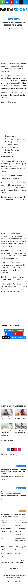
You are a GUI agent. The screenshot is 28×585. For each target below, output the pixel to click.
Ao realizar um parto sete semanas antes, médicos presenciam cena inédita (14, 471)
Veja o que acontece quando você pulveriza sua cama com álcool (7, 433)
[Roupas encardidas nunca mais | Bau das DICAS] (21, 541)
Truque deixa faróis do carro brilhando (20, 431)
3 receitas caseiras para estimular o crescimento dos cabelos (6, 530)
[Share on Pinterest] (11, 2)
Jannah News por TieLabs (14, 577)
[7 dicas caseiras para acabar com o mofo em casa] (7, 412)
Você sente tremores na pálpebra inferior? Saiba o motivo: (13, 515)
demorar (4, 81)
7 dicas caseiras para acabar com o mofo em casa (6, 418)
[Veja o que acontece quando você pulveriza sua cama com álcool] (7, 426)
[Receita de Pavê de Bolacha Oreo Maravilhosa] (21, 556)
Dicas (16, 16)
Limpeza (16, 19)
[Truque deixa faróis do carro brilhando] (21, 426)
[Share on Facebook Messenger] (16, 2)
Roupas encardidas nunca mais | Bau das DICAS (21, 547)
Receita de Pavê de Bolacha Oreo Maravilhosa (20, 562)
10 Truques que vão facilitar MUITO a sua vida (7, 562)
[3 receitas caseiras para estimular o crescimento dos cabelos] (7, 523)
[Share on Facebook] (7, 2)
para (3, 86)
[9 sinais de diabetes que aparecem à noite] (7, 541)
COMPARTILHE (13, 326)
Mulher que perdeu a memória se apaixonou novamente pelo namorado (20, 531)
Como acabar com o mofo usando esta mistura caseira (20, 418)
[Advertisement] (14, 47)
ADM (7, 28)
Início (12, 16)
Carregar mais (14, 568)
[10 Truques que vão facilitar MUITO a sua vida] (7, 556)
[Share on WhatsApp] (2, 2)
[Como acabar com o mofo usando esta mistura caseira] (21, 412)
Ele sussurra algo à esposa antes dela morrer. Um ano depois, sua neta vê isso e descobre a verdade (13, 494)
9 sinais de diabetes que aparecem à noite (7, 547)
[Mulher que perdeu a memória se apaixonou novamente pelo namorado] (21, 523)
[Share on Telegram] (25, 2)
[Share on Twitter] (21, 2)
